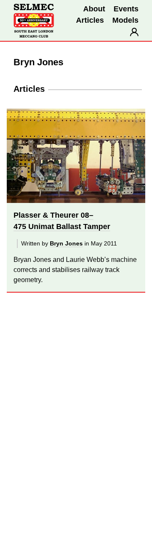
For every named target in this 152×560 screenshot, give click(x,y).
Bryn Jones (66, 243)
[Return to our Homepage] (34, 20)
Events (126, 9)
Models (125, 20)
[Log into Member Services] (134, 32)
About (94, 9)
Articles (90, 20)
